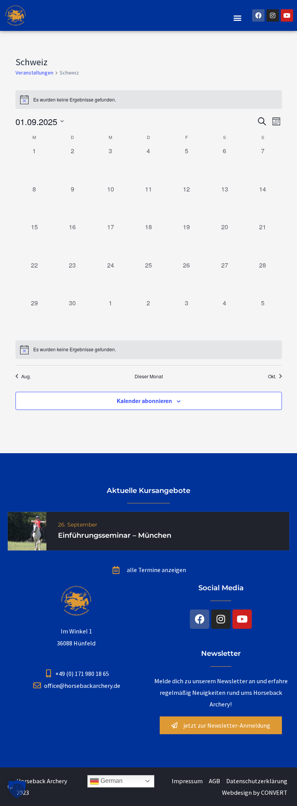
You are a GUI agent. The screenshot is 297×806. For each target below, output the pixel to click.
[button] (237, 17)
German (111, 780)
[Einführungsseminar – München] (27, 530)
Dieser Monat (149, 376)
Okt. (272, 376)
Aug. (26, 376)
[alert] (148, 349)
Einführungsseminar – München (114, 535)
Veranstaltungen (34, 72)
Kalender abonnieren (144, 401)
